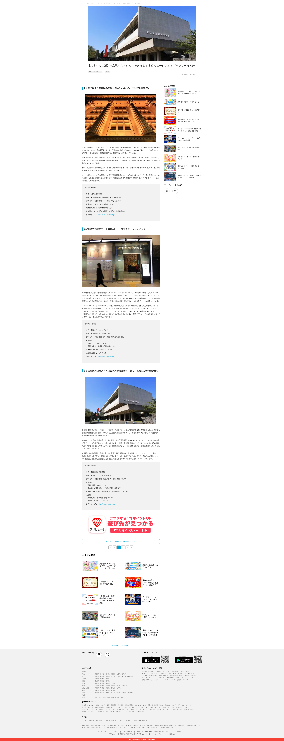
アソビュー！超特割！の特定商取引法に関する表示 (126, 734)
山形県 (118, 674)
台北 (96, 697)
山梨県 (97, 678)
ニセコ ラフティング (142, 707)
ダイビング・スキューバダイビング (171, 673)
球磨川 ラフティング (163, 709)
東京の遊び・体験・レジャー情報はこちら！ (120, 541)
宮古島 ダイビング (121, 711)
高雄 (112, 697)
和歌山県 (124, 685)
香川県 (102, 690)
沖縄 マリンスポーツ (88, 711)
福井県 (108, 681)
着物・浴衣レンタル (148, 680)
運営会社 (172, 734)
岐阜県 (102, 683)
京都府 (102, 685)
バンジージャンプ (169, 680)
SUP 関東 (131, 711)
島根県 (102, 688)
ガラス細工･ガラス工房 (162, 671)
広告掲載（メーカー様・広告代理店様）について (154, 731)
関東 (83, 676)
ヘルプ (115, 731)
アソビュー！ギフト (124, 720)
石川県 (102, 681)
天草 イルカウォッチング (89, 709)
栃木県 (97, 676)
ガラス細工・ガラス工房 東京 (105, 711)
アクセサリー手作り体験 (149, 675)
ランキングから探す (88, 720)
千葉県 (118, 676)
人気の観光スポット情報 (139, 720)
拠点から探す (100, 720)
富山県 (97, 681)
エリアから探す (87, 668)
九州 (83, 692)
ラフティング (189, 678)
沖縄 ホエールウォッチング (107, 709)
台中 (104, 697)
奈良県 (118, 685)
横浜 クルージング (168, 707)
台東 (100, 697)
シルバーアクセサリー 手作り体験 (163, 678)
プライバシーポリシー (157, 734)
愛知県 (108, 683)
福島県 (124, 674)
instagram (99, 654)
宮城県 (108, 674)
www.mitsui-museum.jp (107, 215)
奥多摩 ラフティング (123, 709)
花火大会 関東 (140, 711)
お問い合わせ (127, 731)
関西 (83, 685)
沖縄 (83, 695)
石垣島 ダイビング (170, 705)
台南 (108, 697)
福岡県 (97, 692)
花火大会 (185, 680)
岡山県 (108, 688)
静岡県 (97, 683)
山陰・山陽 (85, 688)
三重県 (113, 683)
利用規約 (179, 731)
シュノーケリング (189, 673)
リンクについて (103, 731)
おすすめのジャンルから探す (152, 668)
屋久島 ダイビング (87, 707)
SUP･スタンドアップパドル (150, 673)
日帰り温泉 (174, 671)
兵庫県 (113, 685)
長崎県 (108, 692)
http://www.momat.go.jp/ (107, 504)
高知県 (113, 690)
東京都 (124, 676)
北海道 (84, 671)
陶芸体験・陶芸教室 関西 (125, 705)
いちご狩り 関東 (189, 709)
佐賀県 (102, 692)
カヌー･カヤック (185, 671)
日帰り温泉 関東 (111, 705)
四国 (83, 690)
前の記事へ (116, 646)
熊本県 (113, 692)
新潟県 (108, 678)
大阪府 (108, 685)
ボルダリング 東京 (140, 705)
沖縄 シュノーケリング (184, 705)
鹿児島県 (130, 692)
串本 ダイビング (136, 709)
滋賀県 (97, 685)
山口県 (118, 688)
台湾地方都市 (119, 697)
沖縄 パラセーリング (182, 707)
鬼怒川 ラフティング (149, 709)
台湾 (83, 697)
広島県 (113, 688)
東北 (83, 674)
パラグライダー (163, 675)
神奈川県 (130, 676)
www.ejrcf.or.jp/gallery (106, 356)
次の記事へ (126, 646)
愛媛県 (108, 690)
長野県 (102, 678)
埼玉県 (113, 676)
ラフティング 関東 (128, 707)
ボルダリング (179, 678)
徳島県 (97, 690)
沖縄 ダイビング (100, 705)
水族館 (179, 680)
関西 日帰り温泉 (100, 707)
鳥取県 (97, 688)
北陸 (83, 681)
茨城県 (108, 676)
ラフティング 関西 (176, 709)
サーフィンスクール (191, 675)
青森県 (97, 674)
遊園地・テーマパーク (176, 675)
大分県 (118, 692)
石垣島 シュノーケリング (113, 707)
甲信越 (84, 678)
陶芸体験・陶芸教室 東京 (155, 705)
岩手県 (102, 674)
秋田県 (113, 674)
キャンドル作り (146, 678)
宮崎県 (124, 692)
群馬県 (102, 676)
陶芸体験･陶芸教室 (147, 671)
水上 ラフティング (155, 707)
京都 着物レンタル (87, 705)
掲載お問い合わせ (111, 720)
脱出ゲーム (159, 680)
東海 (83, 683)
